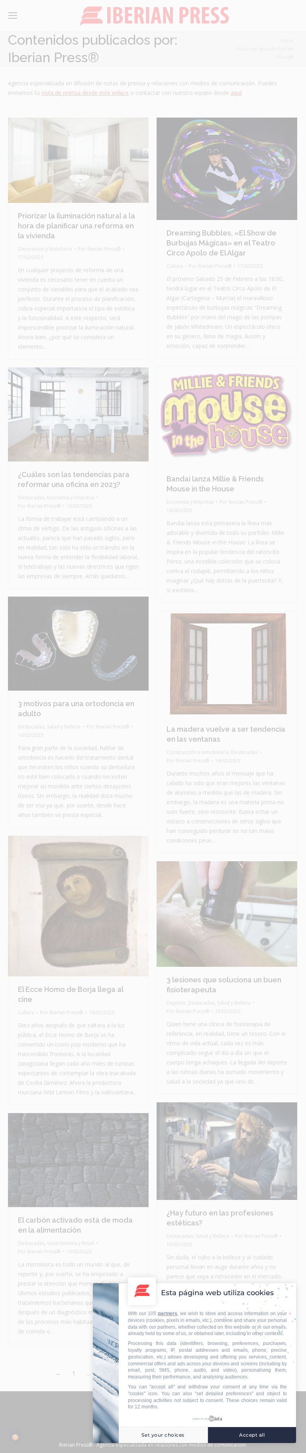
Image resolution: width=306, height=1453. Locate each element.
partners (167, 1313)
